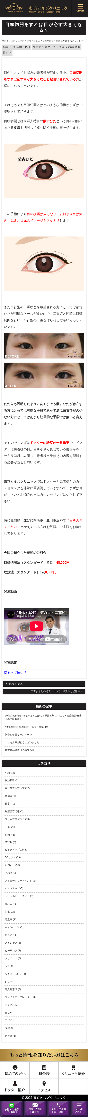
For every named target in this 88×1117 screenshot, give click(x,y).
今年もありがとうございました (22, 742)
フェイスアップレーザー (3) (20, 997)
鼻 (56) (8, 1012)
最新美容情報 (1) (14, 811)
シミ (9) (9, 966)
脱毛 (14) (10, 911)
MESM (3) (10, 842)
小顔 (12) (10, 772)
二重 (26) (10, 827)
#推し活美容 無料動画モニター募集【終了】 (29, 726)
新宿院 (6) (10, 796)
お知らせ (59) (12, 865)
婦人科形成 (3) (13, 989)
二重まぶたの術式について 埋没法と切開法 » (56, 691)
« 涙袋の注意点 (14, 683)
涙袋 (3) (9, 1028)
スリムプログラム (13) (17, 819)
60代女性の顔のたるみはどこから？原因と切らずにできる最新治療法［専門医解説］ (43, 717)
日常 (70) (10, 803)
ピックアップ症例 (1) (16, 849)
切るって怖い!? (15, 672)
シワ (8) (9, 981)
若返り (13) (11, 919)
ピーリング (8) (13, 950)
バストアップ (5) (14, 888)
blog (29, 40)
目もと (36, 40)
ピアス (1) (10, 1035)
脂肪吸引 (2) (11, 780)
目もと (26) (11, 935)
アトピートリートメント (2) (20, 880)
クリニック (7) (13, 958)
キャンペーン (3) (14, 927)
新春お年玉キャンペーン (18, 734)
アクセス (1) (11, 1004)
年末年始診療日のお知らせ (19, 750)
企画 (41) (10, 834)
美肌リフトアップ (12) (17, 788)
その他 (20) (11, 873)
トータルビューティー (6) (19, 896)
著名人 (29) (11, 904)
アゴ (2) (9, 1020)
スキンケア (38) (13, 942)
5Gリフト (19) (13, 857)
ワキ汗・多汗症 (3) (15, 973)
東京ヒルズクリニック (13, 40)
